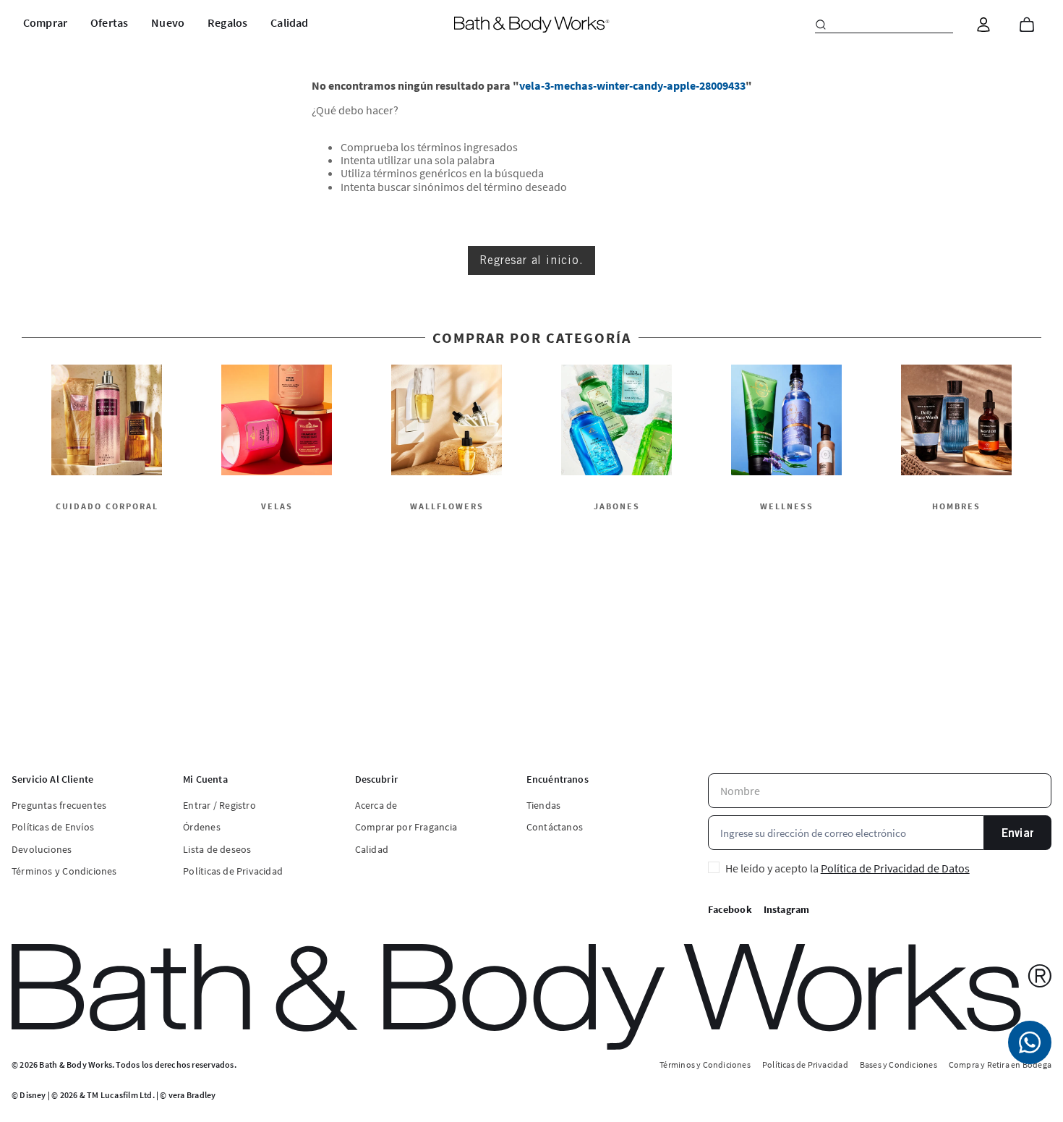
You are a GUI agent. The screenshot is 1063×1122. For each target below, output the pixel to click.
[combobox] (884, 24)
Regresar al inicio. (531, 260)
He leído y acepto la (847, 868)
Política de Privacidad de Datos (895, 868)
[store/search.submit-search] (821, 24)
